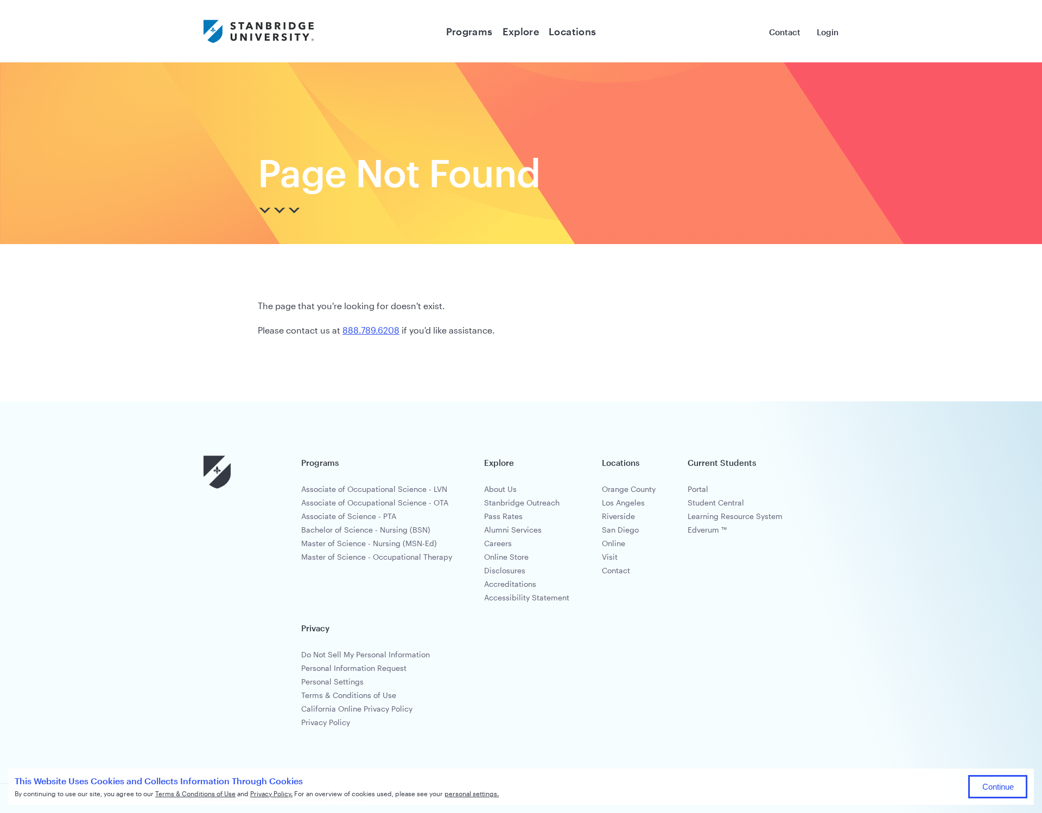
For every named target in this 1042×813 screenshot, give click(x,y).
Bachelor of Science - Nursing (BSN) (365, 529)
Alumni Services (513, 529)
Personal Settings (332, 681)
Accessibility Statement (526, 597)
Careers (498, 543)
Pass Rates (503, 516)
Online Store (506, 556)
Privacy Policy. (271, 793)
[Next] (280, 211)
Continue (998, 786)
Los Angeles (623, 502)
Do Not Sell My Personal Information (365, 654)
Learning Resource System (735, 516)
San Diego (620, 529)
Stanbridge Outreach (522, 502)
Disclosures (504, 570)
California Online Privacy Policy (356, 708)
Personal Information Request (353, 668)
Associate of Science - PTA (348, 516)
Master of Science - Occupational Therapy (376, 556)
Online (613, 543)
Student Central (716, 502)
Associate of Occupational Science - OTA (374, 502)
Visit (610, 556)
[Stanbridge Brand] (259, 31)
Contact (784, 32)
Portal (698, 489)
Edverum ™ (707, 529)
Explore (521, 31)
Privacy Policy (325, 722)
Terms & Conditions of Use (348, 695)
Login (827, 32)
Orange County (629, 489)
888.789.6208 (370, 330)
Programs (469, 31)
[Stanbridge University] (217, 486)
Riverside (618, 516)
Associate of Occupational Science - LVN (374, 489)
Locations (572, 31)
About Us (500, 489)
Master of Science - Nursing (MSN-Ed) (369, 543)
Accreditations (510, 583)
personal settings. (471, 793)
